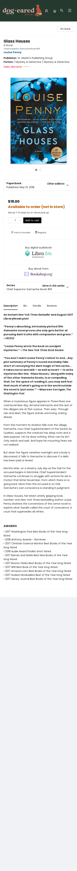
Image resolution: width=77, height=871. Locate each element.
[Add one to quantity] (20, 220)
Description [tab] (11, 306)
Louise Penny (12, 52)
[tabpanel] (38, 451)
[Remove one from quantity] (10, 220)
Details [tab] (37, 306)
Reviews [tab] (52, 306)
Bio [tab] (25, 306)
